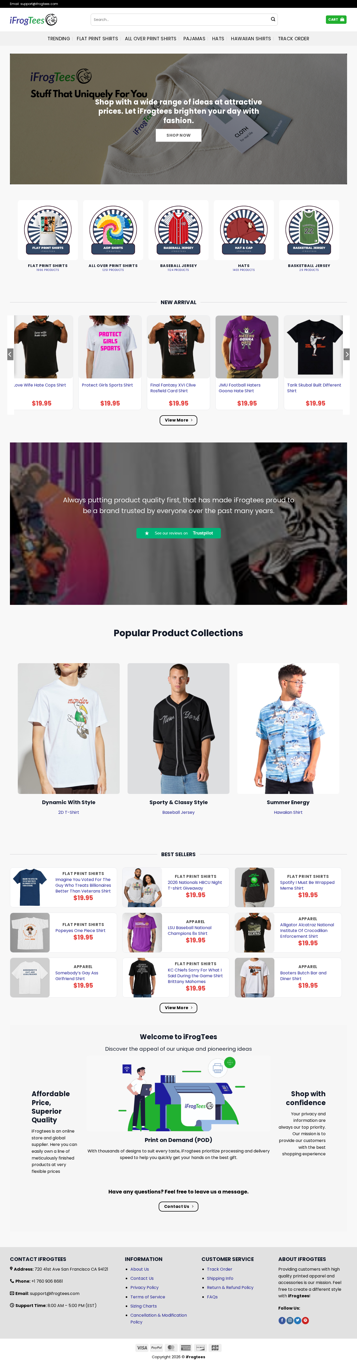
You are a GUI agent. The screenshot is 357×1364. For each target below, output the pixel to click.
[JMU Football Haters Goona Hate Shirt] (247, 347)
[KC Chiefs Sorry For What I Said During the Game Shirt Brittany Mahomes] (142, 977)
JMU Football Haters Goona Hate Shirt (240, 388)
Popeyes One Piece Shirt (80, 931)
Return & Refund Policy (230, 1288)
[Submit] (273, 19)
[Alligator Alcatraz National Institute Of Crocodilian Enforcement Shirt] (254, 932)
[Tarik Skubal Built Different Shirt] (315, 347)
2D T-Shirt (68, 812)
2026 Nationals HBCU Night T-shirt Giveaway (195, 885)
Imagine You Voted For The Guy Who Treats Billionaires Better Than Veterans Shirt (83, 885)
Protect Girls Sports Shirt (107, 385)
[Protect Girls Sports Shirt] (110, 347)
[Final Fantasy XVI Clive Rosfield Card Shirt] (178, 347)
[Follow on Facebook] (282, 1320)
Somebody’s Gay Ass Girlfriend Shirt (76, 976)
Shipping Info (220, 1278)
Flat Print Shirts (97, 39)
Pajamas (194, 39)
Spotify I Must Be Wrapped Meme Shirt (307, 885)
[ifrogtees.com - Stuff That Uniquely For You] (46, 19)
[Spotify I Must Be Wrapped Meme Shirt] (254, 887)
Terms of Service (147, 1297)
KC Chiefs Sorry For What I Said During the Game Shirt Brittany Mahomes (195, 976)
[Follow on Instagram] (289, 1320)
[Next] (347, 365)
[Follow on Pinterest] (305, 1320)
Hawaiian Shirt (288, 812)
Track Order (293, 39)
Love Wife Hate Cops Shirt (39, 385)
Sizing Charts (143, 1306)
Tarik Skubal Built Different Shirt (314, 388)
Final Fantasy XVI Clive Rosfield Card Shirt (173, 388)
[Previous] (10, 365)
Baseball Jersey (178, 812)
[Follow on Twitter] (297, 1320)
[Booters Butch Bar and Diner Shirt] (254, 977)
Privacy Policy (144, 1288)
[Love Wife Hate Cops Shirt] (41, 347)
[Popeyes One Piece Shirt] (30, 932)
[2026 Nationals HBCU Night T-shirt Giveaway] (142, 887)
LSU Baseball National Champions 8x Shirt (189, 930)
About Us (139, 1269)
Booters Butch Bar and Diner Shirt (303, 976)
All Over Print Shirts (150, 39)
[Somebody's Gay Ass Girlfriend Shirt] (30, 977)
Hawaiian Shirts (251, 39)
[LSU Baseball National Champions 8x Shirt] (142, 932)
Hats (218, 39)
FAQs (212, 1297)
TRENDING (59, 39)
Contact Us (142, 1278)
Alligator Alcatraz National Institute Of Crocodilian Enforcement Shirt (307, 930)
